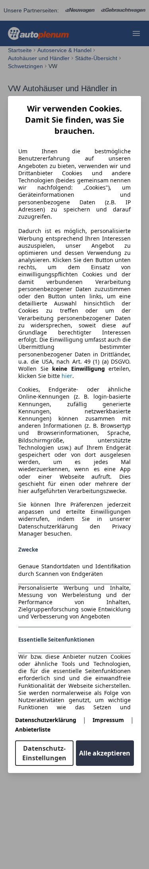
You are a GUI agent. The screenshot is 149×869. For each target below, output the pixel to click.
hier (67, 376)
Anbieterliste (32, 729)
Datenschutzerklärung (45, 720)
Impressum (108, 720)
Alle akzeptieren (104, 753)
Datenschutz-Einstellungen (44, 753)
